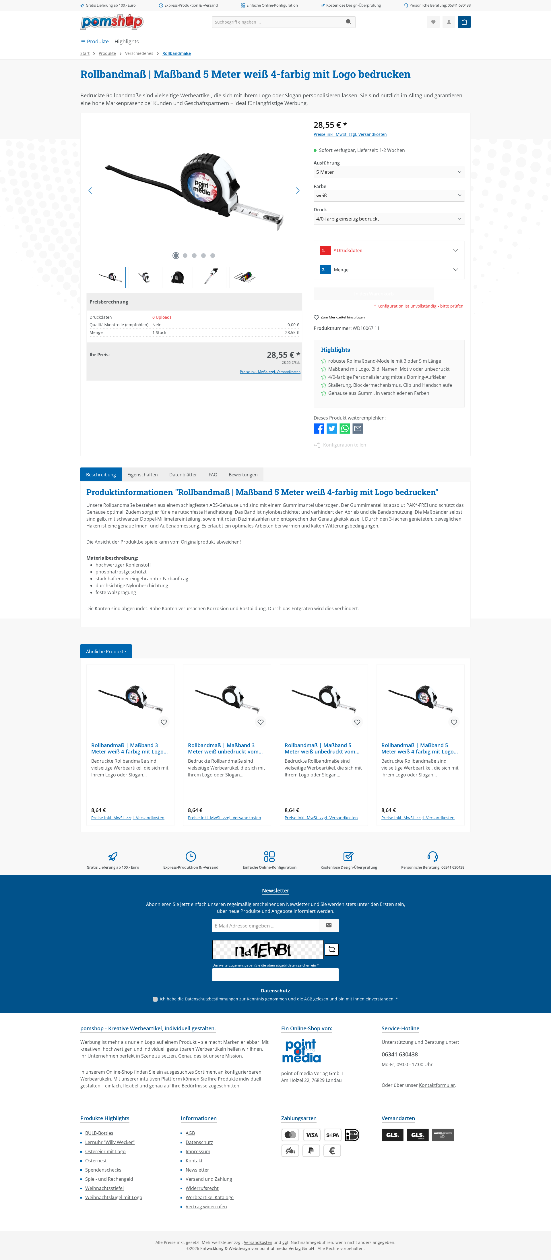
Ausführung (327, 162)
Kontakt (194, 1160)
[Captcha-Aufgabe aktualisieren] (332, 950)
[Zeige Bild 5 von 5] (212, 255)
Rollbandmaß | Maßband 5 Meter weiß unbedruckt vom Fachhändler (320, 748)
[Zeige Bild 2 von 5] (185, 255)
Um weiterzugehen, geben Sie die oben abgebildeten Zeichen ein (265, 965)
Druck (320, 209)
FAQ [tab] (213, 474)
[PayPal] (311, 1150)
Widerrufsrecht (202, 1188)
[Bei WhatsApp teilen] (344, 428)
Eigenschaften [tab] (142, 474)
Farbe (320, 186)
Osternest (96, 1160)
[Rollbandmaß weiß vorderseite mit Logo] (194, 190)
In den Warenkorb (130, 825)
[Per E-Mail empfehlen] (357, 428)
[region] (194, 203)
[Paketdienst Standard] (393, 1134)
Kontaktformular (437, 1085)
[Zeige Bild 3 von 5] (194, 255)
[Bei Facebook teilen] (319, 428)
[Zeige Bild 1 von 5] (176, 255)
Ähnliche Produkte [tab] (106, 651)
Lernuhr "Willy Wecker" (110, 1142)
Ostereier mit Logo (105, 1151)
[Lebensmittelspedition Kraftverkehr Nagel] (443, 1134)
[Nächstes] (297, 190)
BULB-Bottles (99, 1133)
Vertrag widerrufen (206, 1206)
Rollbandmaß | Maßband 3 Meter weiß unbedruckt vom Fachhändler (223, 748)
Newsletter (197, 1170)
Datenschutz (199, 1142)
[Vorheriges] (90, 190)
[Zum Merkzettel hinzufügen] (164, 722)
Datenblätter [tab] (183, 474)
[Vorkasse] (290, 1150)
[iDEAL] (352, 1134)
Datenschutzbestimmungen (211, 999)
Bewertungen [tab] (243, 474)
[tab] (101, 474)
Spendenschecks (103, 1170)
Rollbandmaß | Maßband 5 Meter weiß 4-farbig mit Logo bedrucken (417, 748)
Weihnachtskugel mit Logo (113, 1197)
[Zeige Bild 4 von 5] (203, 255)
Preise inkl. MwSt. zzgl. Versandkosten (270, 372)
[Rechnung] (332, 1150)
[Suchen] (349, 22)
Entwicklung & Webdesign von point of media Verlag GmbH (257, 1248)
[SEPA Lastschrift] (333, 1134)
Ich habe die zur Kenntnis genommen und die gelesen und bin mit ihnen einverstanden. (279, 999)
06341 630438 (400, 1054)
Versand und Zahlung (209, 1179)
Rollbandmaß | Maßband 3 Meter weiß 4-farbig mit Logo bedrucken (127, 748)
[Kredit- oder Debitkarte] (301, 1134)
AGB (308, 999)
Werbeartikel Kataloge (210, 1197)
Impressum (198, 1151)
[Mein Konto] (449, 22)
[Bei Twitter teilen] (331, 428)
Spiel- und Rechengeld (109, 1179)
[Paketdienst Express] (418, 1134)
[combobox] (277, 22)
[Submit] (329, 925)
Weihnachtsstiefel (104, 1188)
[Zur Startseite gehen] (111, 22)
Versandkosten (258, 1242)
